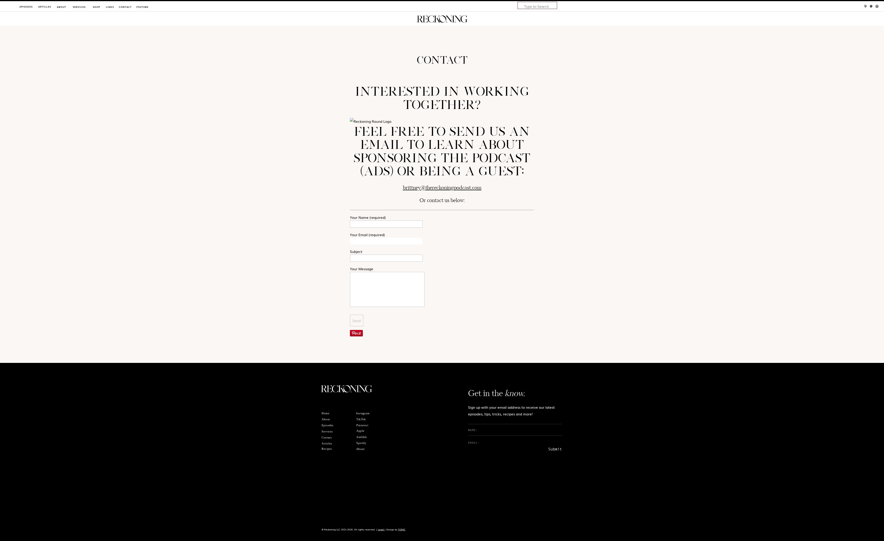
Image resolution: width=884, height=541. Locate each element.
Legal (381, 529)
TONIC (401, 529)
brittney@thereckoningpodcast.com (442, 188)
